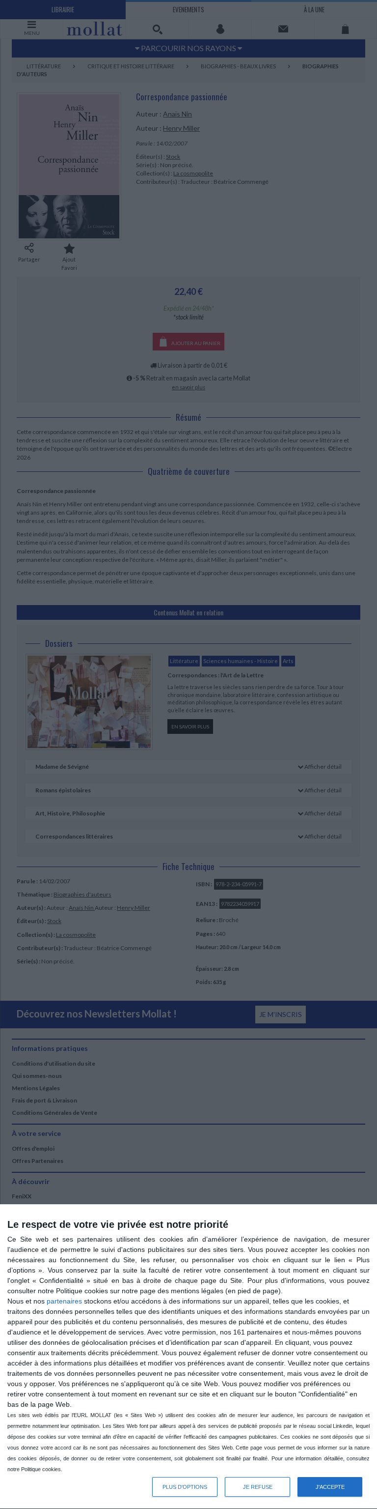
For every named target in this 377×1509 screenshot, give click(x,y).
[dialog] (188, 1357)
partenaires (64, 1301)
